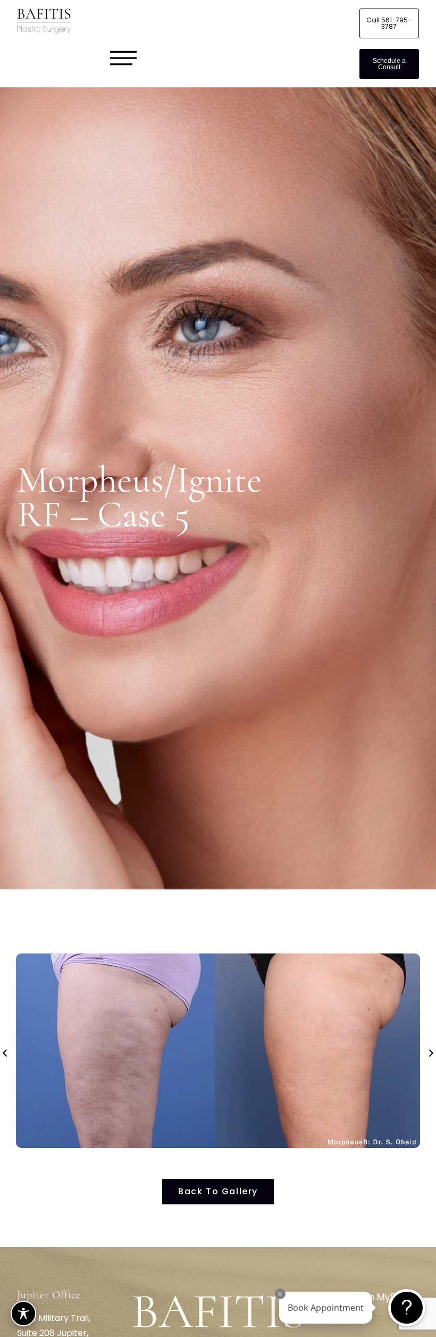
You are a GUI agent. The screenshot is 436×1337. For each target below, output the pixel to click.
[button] (5, 1053)
